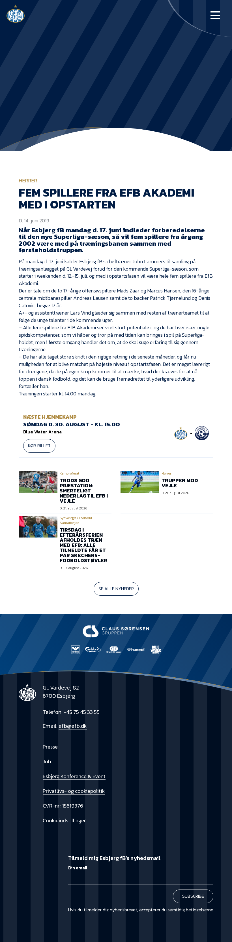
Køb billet (39, 445)
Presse (50, 747)
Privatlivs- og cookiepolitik (74, 791)
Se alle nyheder (116, 588)
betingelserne (199, 909)
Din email (77, 868)
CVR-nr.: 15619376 (63, 806)
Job (47, 761)
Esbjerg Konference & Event (74, 776)
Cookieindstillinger (64, 820)
